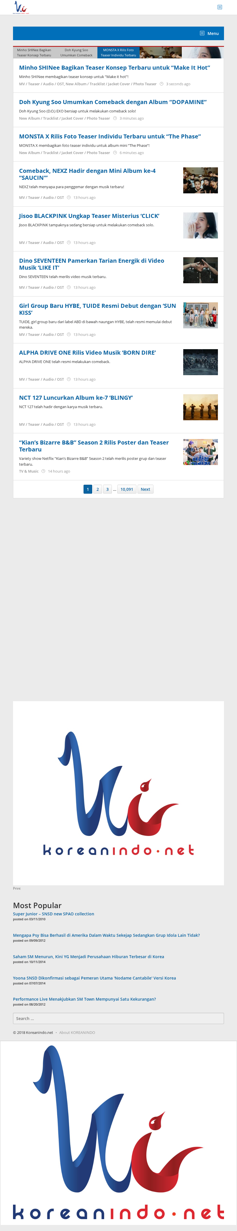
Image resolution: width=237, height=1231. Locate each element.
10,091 (127, 489)
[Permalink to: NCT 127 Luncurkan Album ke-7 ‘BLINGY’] (200, 406)
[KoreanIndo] (21, 7)
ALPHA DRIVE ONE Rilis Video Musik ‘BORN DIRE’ (87, 352)
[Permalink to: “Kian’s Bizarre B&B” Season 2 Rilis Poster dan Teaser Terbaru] (200, 451)
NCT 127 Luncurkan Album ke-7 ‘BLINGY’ (76, 397)
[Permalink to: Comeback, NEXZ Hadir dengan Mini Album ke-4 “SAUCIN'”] (200, 180)
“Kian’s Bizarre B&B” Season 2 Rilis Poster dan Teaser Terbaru (94, 445)
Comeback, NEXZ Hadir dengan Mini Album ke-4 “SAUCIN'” (87, 174)
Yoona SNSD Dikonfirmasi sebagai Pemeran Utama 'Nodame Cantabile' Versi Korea (94, 978)
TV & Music (28, 471)
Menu (212, 33)
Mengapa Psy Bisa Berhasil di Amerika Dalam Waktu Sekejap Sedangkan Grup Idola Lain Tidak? (106, 935)
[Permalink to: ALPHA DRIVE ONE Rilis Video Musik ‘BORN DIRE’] (200, 361)
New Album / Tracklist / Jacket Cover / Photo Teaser (111, 83)
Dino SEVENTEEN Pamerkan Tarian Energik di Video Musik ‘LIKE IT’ (91, 264)
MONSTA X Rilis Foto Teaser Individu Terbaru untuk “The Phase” (110, 136)
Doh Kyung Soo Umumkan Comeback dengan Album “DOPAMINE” (113, 102)
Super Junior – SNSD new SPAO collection (53, 914)
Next (145, 489)
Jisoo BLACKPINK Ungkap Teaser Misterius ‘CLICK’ (89, 216)
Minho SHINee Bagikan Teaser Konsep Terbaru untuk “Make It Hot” (114, 67)
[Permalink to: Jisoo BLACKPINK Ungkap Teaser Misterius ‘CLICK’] (200, 224)
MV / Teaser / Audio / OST (41, 83)
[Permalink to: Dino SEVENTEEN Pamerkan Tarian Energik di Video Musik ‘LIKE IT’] (200, 270)
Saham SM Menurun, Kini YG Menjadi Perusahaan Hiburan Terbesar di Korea (88, 956)
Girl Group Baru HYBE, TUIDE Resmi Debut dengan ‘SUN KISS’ (97, 309)
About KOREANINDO (77, 1032)
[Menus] (221, 7)
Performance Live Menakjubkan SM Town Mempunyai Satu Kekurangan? (84, 999)
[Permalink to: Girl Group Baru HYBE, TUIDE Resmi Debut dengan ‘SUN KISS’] (200, 314)
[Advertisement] (56, 603)
